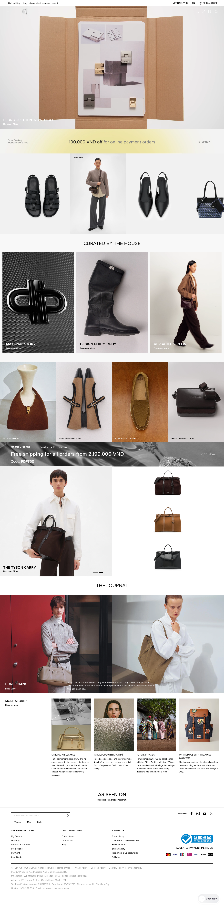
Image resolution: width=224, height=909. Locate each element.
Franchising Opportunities (125, 852)
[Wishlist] (209, 11)
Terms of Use (63, 867)
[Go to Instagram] (198, 813)
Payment (15, 852)
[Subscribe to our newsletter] (67, 815)
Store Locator (119, 844)
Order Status (68, 836)
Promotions (17, 848)
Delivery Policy (116, 867)
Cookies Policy (98, 867)
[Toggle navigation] (8, 11)
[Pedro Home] (24, 11)
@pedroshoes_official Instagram (112, 799)
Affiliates (116, 857)
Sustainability (118, 848)
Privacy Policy (80, 867)
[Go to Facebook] (191, 813)
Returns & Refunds (21, 844)
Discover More (11, 705)
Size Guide (16, 857)
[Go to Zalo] (211, 813)
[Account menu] (203, 11)
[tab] (95, 572)
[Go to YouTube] (204, 813)
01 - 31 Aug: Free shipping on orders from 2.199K (28, 3)
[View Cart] (215, 11)
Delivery (15, 840)
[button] (178, 3)
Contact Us (67, 840)
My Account (17, 836)
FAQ (64, 844)
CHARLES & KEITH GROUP (125, 840)
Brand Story (118, 836)
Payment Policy (134, 867)
